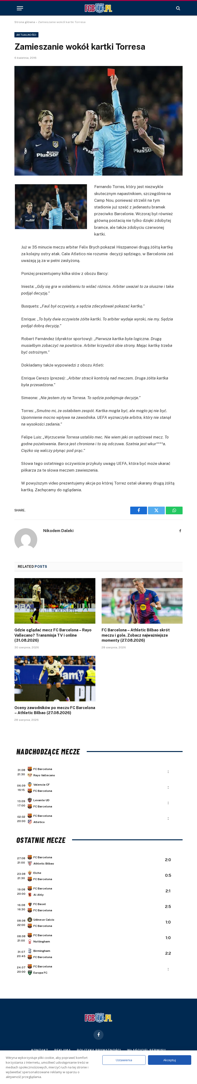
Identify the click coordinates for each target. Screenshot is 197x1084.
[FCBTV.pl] (98, 8)
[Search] (177, 8)
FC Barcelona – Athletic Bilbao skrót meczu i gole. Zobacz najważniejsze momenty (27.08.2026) (136, 635)
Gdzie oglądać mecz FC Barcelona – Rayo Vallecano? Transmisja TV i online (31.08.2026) (53, 635)
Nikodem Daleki (58, 530)
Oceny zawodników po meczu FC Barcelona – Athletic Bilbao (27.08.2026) (54, 710)
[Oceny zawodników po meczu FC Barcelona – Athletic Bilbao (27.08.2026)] (54, 678)
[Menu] (20, 8)
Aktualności (26, 34)
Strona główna (24, 22)
